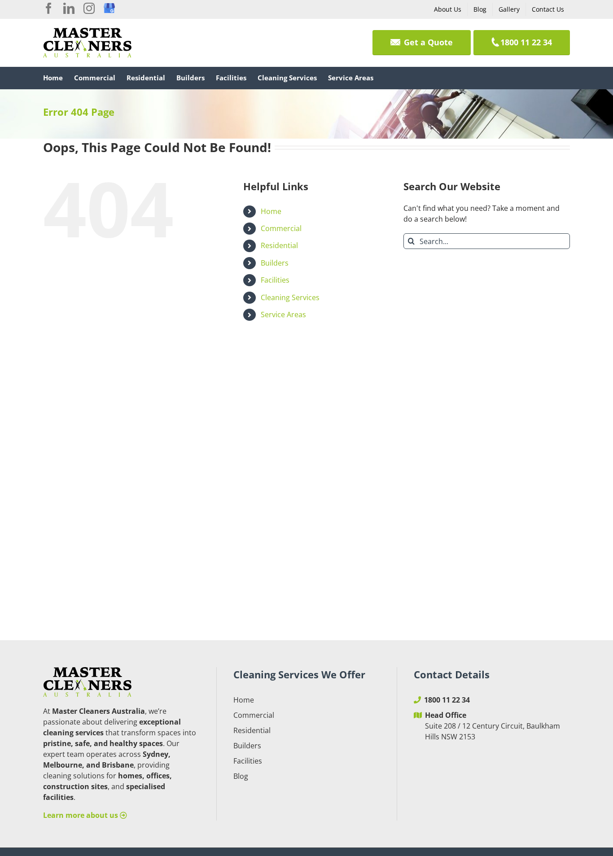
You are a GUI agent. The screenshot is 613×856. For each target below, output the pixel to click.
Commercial (281, 228)
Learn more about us (81, 815)
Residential (279, 245)
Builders (275, 263)
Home (271, 211)
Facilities (275, 280)
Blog (240, 776)
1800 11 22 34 (447, 700)
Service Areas (283, 314)
